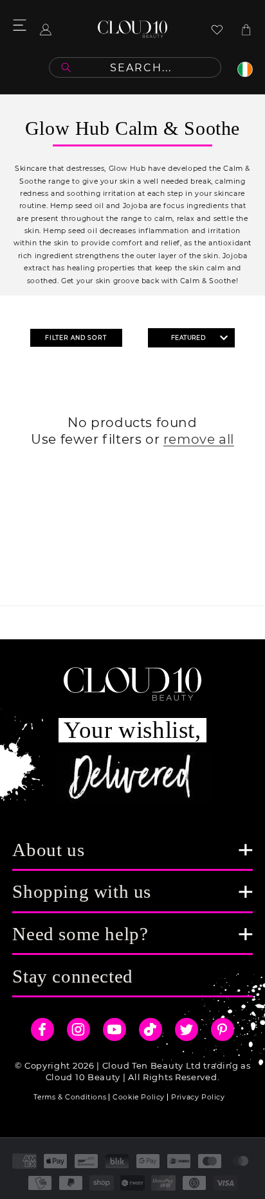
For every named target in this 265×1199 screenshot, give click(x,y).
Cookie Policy (139, 1097)
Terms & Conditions (69, 1097)
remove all (198, 439)
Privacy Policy (197, 1097)
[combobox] (135, 67)
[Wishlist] (217, 29)
